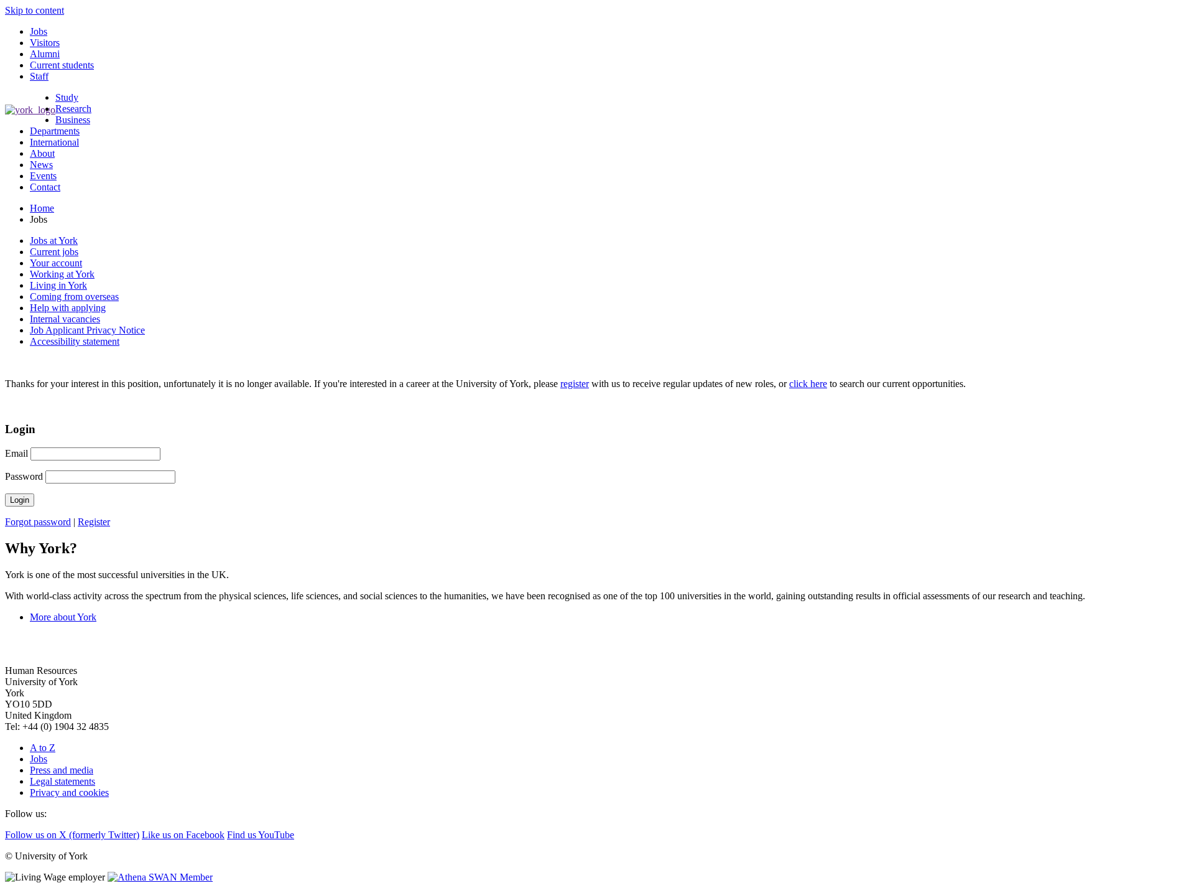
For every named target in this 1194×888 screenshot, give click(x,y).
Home (42, 208)
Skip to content (34, 10)
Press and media (61, 770)
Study (66, 97)
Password (25, 476)
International (54, 142)
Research (73, 108)
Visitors (45, 42)
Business (72, 120)
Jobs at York (54, 240)
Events (43, 176)
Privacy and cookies (69, 792)
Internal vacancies (65, 319)
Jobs (38, 31)
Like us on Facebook (183, 835)
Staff (39, 76)
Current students (62, 65)
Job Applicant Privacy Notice (87, 330)
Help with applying (68, 307)
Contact (45, 187)
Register (94, 521)
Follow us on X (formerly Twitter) (72, 835)
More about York (63, 617)
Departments (55, 131)
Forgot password (38, 521)
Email (17, 453)
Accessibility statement (74, 341)
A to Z (42, 747)
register (574, 383)
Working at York (62, 274)
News (41, 164)
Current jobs (54, 251)
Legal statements (62, 781)
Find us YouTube (260, 835)
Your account (56, 263)
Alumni (45, 54)
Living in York (58, 285)
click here (808, 383)
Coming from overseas (74, 296)
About (42, 153)
